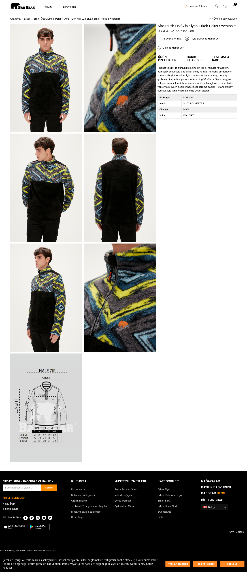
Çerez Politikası (123, 500)
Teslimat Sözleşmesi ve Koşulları (89, 506)
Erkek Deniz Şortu (168, 506)
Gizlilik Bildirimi (79, 500)
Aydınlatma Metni (124, 506)
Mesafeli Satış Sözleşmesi (86, 511)
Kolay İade (9, 503)
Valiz (160, 517)
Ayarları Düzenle (178, 563)
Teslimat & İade (220, 58)
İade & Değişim (123, 495)
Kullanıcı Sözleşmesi (83, 495)
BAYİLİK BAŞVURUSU (216, 487)
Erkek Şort (164, 500)
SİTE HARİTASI (236, 532)
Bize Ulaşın (77, 517)
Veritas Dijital (50, 551)
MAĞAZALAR (210, 481)
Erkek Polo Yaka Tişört (170, 495)
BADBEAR (213, 493)
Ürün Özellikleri (167, 58)
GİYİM (48, 7)
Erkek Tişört (164, 489)
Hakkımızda (78, 489)
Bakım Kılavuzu (194, 58)
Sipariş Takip (10, 508)
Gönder (49, 487)
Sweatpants (164, 511)
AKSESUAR (69, 7)
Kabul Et (232, 563)
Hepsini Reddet (204, 563)
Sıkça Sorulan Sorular (126, 489)
